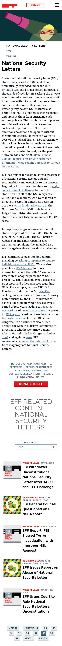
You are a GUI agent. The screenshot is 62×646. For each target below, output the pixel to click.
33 (27, 633)
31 (11, 633)
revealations (9, 310)
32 (19, 633)
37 (17, 638)
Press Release (30, 463)
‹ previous (31, 628)
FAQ (8, 50)
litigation (44, 291)
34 (35, 633)
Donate (35, 5)
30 (53, 628)
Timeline (11, 56)
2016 (29, 337)
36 (51, 633)
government (29, 310)
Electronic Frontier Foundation (10, 6)
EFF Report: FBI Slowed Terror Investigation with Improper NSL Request (37, 540)
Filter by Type (31, 442)
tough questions (15, 318)
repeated (46, 306)
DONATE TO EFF (31, 384)
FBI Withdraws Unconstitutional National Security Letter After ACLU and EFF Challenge (38, 477)
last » (43, 638)
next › (28, 638)
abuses (42, 310)
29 (45, 628)
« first (13, 628)
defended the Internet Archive (37, 341)
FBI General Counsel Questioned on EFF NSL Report (39, 509)
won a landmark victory (29, 205)
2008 (5, 337)
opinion (11, 244)
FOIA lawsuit (24, 268)
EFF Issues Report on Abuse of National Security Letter (40, 572)
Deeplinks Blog (31, 497)
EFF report (13, 314)
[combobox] (36, 446)
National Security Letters (25, 45)
